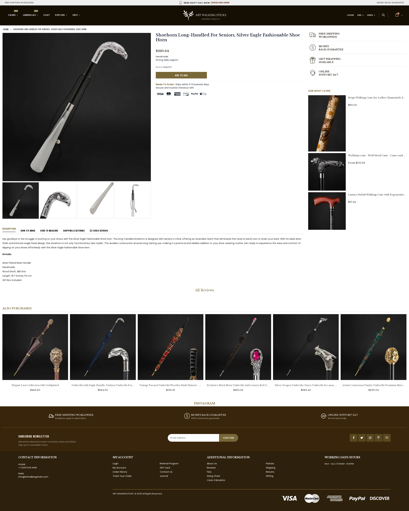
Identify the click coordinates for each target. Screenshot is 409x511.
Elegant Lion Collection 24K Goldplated (35, 385)
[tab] (9, 229)
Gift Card (165, 467)
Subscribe (228, 437)
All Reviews (204, 290)
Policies (270, 463)
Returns (270, 471)
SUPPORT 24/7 (328, 74)
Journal (164, 476)
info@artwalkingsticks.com (33, 476)
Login (350, 15)
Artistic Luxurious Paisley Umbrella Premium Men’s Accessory (373, 385)
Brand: (159, 67)
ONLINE (324, 71)
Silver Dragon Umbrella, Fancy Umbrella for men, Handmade (306, 385)
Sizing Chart (213, 476)
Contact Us (166, 471)
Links (370, 15)
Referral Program (169, 463)
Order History (120, 471)
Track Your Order (122, 476)
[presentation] (6, 197)
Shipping (270, 467)
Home (6, 29)
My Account (119, 467)
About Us (212, 463)
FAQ (209, 471)
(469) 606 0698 (206, 2)
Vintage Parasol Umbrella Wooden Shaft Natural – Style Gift (170, 385)
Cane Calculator (216, 480)
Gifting (269, 476)
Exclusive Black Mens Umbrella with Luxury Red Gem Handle (238, 385)
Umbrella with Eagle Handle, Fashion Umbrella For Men (103, 385)
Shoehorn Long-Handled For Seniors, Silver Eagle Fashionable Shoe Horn (228, 37)
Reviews (211, 467)
